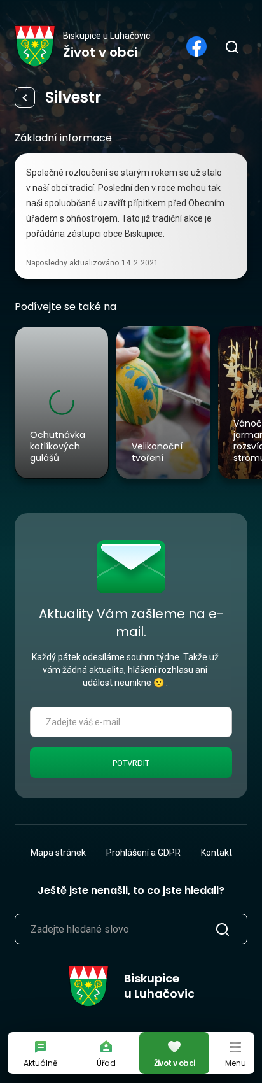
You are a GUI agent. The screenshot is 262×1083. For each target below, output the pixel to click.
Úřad (106, 1063)
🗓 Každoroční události (25, 97)
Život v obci (174, 1063)
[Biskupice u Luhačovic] (35, 45)
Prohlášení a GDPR (143, 852)
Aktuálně (40, 1063)
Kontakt (216, 852)
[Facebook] (196, 46)
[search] (231, 46)
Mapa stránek (58, 852)
